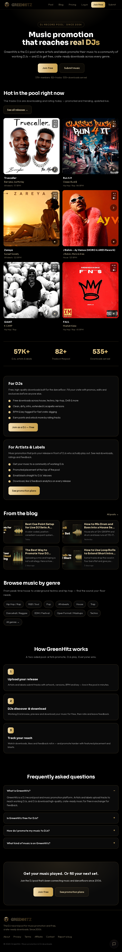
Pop (49, 604)
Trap (93, 604)
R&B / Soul (33, 604)
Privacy (17, 936)
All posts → (113, 514)
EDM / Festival (42, 613)
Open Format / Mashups (70, 613)
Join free (98, 4)
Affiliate (39, 936)
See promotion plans (24, 490)
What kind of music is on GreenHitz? (28, 843)
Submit (112, 4)
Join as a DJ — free (23, 427)
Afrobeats (63, 604)
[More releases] (113, 207)
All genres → (12, 621)
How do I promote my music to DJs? (28, 830)
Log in (84, 4)
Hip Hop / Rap (13, 604)
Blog (61, 4)
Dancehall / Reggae (16, 613)
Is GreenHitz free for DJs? (22, 818)
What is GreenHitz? (18, 790)
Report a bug (65, 936)
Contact (50, 936)
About (6, 936)
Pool (50, 4)
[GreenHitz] (18, 4)
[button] (55, 170)
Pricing (72, 4)
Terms (28, 936)
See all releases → (17, 109)
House (79, 604)
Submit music (72, 68)
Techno (94, 613)
